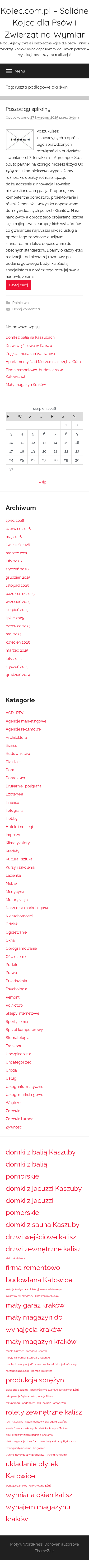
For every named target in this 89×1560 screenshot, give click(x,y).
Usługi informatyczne (24, 1086)
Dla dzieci (14, 762)
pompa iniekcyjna (41, 1370)
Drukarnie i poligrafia (24, 786)
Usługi (11, 1078)
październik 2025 (20, 593)
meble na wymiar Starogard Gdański (28, 1357)
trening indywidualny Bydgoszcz (25, 1454)
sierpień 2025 (17, 609)
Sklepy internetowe (22, 1013)
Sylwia (74, 117)
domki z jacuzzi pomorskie (29, 1206)
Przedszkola (16, 981)
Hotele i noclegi (19, 827)
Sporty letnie (17, 1021)
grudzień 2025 (18, 577)
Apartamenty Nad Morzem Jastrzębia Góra (43, 361)
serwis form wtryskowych (21, 1428)
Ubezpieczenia (18, 1054)
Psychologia (16, 989)
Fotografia (14, 810)
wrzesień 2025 (18, 601)
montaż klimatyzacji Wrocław (23, 1364)
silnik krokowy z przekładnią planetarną (29, 1434)
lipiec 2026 (15, 520)
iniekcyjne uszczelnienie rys (46, 1289)
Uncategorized (19, 1062)
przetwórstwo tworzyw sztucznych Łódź (54, 1389)
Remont (12, 997)
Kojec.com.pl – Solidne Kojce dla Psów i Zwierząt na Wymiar (44, 22)
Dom (10, 770)
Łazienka (13, 875)
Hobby (12, 818)
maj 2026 (14, 536)
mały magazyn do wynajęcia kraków (34, 1323)
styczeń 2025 (17, 666)
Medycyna (15, 891)
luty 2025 (14, 658)
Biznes (11, 745)
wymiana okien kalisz (39, 1495)
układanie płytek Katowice (32, 1470)
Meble (11, 883)
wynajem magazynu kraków (38, 1513)
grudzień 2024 (18, 674)
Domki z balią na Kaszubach (30, 337)
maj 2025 (14, 634)
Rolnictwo (20, 303)
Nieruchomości (19, 916)
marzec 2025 (17, 650)
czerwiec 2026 (18, 528)
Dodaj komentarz (26, 309)
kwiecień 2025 (18, 642)
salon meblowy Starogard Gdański (46, 1421)
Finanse (12, 802)
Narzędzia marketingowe (27, 908)
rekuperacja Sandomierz (20, 1403)
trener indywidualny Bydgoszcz (57, 1441)
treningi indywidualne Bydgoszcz (25, 1448)
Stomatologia (17, 1037)
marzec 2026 (17, 553)
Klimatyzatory (18, 843)
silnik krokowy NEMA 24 (53, 1428)
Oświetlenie (16, 956)
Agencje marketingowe (26, 721)
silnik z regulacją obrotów (21, 1441)
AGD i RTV (14, 713)
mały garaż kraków (35, 1305)
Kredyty (12, 851)
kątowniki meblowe (47, 1296)
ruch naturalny (14, 1421)
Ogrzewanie (16, 932)
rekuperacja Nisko (42, 1396)
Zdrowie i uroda (19, 1119)
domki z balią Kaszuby (41, 1152)
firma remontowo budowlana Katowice (39, 1273)
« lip (42, 482)
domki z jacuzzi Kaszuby (44, 1188)
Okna (10, 940)
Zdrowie (13, 1111)
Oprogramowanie (21, 948)
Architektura (16, 737)
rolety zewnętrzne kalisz (44, 1412)
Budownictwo (18, 753)
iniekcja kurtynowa (17, 1289)
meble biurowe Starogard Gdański (26, 1351)
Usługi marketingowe (24, 1094)
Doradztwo (15, 778)
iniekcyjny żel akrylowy (19, 1296)
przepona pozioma (17, 1389)
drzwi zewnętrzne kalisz (43, 1249)
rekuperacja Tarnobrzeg (51, 1403)
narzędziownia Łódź (17, 1370)
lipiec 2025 (15, 618)
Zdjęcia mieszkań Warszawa (30, 353)
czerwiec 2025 (18, 626)
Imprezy (13, 835)
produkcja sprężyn (35, 1380)
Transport (14, 1046)
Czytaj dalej (18, 285)
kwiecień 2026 (18, 545)
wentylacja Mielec (16, 1485)
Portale (12, 964)
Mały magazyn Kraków (26, 384)
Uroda (11, 1070)
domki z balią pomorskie (26, 1170)
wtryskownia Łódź (40, 1485)
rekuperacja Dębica (17, 1396)
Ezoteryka (14, 794)
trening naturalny (57, 1454)
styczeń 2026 (17, 569)
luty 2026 (14, 561)
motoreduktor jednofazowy (60, 1364)
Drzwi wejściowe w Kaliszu (29, 345)
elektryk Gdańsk (15, 1258)
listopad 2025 (17, 585)
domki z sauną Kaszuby (43, 1224)
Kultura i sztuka (19, 859)
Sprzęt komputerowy (24, 1029)
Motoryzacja (17, 900)
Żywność (14, 1127)
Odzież (12, 924)
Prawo (11, 972)
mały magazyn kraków (41, 1341)
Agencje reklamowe (23, 729)
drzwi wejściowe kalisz (41, 1237)
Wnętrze (13, 1102)
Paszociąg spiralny (28, 109)
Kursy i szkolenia (20, 867)
